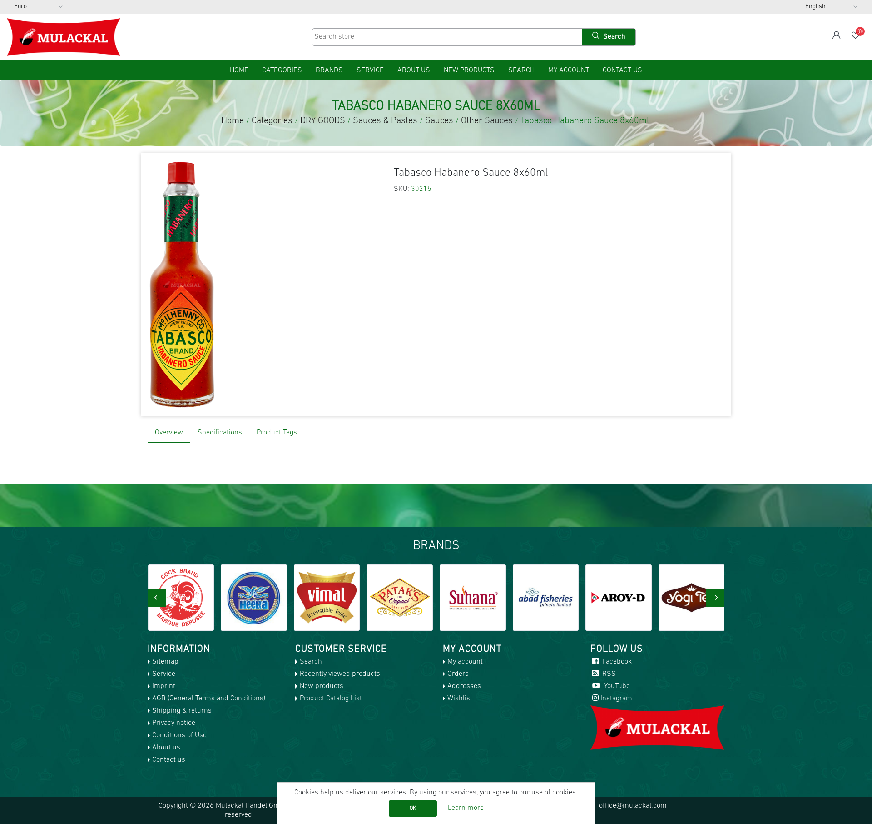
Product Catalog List (331, 698)
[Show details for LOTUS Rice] (697, 597)
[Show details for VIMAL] (259, 597)
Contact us (622, 70)
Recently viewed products (340, 674)
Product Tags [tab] (277, 432)
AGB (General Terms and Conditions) (208, 698)
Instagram (616, 698)
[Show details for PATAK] (332, 597)
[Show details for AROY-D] (550, 597)
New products (469, 70)
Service (370, 70)
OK (413, 808)
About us (413, 70)
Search (521, 70)
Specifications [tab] (220, 432)
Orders (458, 674)
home (239, 70)
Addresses (464, 686)
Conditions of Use (179, 735)
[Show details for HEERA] (186, 597)
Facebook (616, 661)
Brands (329, 70)
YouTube (616, 686)
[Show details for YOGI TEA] (624, 597)
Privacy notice (173, 723)
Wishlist (459, 698)
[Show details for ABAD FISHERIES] (478, 597)
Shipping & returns (182, 710)
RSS (608, 674)
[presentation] (157, 598)
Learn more (466, 808)
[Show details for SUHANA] (405, 597)
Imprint (163, 686)
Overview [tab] (169, 432)
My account (568, 70)
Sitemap (165, 661)
